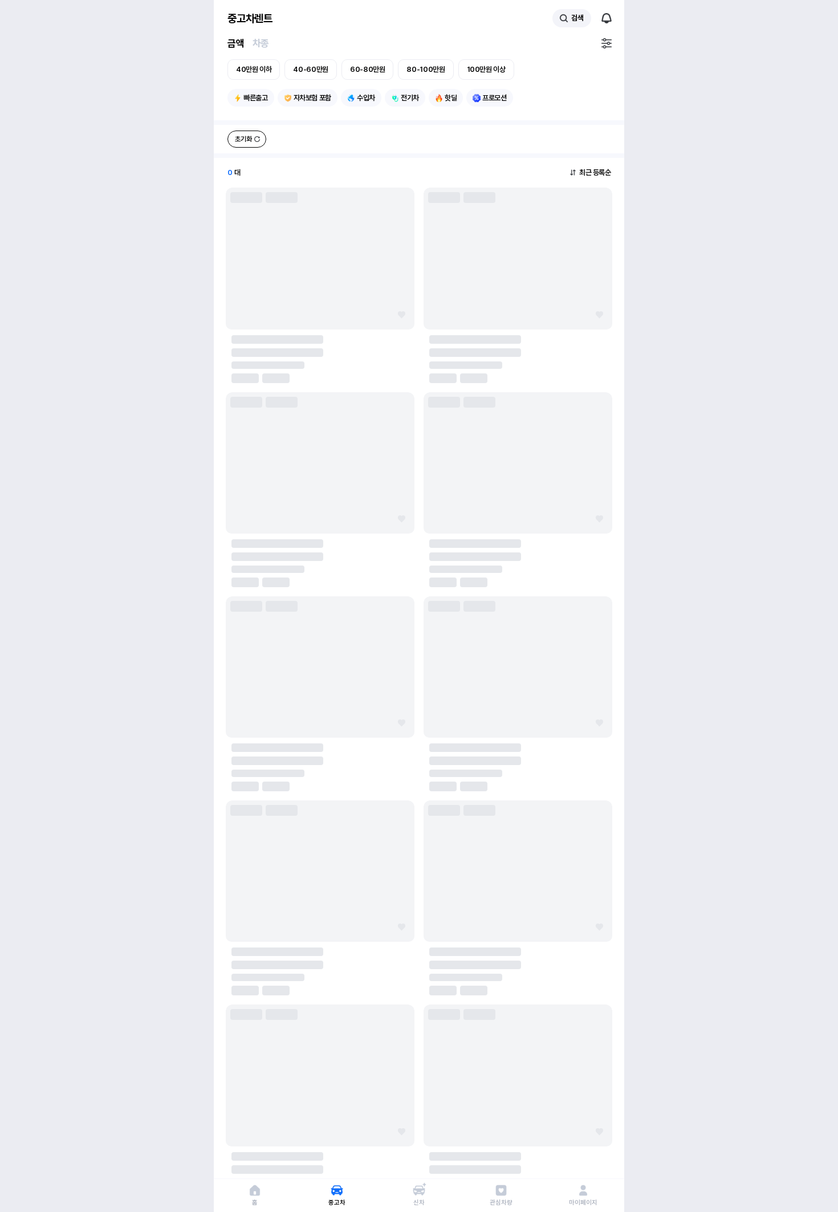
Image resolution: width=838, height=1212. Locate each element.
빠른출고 (255, 97)
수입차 (366, 97)
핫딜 (451, 97)
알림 (606, 18)
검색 (577, 18)
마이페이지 (583, 1202)
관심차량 (501, 1202)
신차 (419, 1202)
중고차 (336, 1202)
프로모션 (494, 97)
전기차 (410, 97)
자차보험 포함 (312, 97)
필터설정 (606, 43)
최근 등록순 (595, 172)
